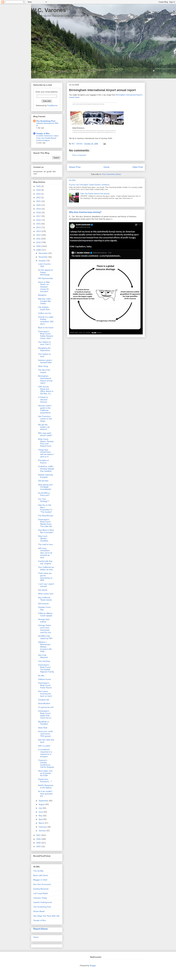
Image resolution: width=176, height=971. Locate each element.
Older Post (137, 167)
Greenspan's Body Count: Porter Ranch (45, 685)
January (42, 830)
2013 (38, 231)
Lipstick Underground (42, 902)
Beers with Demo (40, 875)
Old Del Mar (43, 481)
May (41, 815)
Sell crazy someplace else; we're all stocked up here (45, 553)
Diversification (44, 703)
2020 (38, 205)
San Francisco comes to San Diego (45, 418)
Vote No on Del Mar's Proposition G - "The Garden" (45, 508)
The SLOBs (38, 871)
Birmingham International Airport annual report (45, 379)
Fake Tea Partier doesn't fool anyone (94, 194)
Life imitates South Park (44, 308)
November (43, 257)
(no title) (72, 180)
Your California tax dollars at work (46, 568)
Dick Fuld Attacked (43, 656)
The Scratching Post (45, 121)
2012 (38, 235)
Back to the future (45, 327)
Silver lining (43, 366)
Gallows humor (44, 679)
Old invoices (43, 603)
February (43, 827)
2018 (38, 212)
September (44, 801)
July (41, 808)
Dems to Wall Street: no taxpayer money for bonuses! (44, 286)
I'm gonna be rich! (46, 707)
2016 (38, 220)
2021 (38, 201)
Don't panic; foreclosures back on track (45, 693)
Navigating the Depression (44, 349)
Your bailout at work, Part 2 (44, 343)
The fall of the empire (44, 371)
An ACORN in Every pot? (44, 494)
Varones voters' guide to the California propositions (45, 409)
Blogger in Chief (40, 880)
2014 (38, 227)
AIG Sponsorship (45, 278)
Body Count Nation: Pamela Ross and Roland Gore (45, 442)
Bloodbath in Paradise (43, 723)
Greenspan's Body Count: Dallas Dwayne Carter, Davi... (45, 334)
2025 (38, 186)
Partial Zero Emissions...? (45, 780)
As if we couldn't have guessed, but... (45, 793)
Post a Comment (79, 155)
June (41, 812)
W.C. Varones (48, 10)
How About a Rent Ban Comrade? (46, 531)
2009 (38, 246)
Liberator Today (40, 898)
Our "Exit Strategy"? (43, 500)
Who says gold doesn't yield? (45, 434)
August (42, 804)
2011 (38, 239)
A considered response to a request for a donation (45, 752)
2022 (38, 197)
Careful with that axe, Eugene (45, 562)
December (43, 253)
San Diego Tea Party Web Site (46, 916)
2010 (38, 242)
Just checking (44, 661)
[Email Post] (104, 144)
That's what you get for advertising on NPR (45, 576)
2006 (38, 839)
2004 (38, 846)
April (41, 819)
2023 (38, 194)
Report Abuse (40, 929)
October (42, 261)
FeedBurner (52, 105)
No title (41, 675)
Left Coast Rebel (40, 893)
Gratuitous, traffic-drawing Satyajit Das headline (46, 468)
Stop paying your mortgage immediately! (45, 487)
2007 (38, 835)
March (42, 823)
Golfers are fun (44, 313)
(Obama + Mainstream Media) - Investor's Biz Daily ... (45, 646)
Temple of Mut (43, 133)
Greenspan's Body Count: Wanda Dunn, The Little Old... (45, 522)
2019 (38, 209)
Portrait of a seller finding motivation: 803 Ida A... (45, 320)
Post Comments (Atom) (111, 174)
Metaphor (42, 295)
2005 (38, 843)
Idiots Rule (42, 728)
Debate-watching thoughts (45, 476)
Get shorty (42, 590)
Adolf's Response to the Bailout (45, 786)
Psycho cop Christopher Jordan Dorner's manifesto (89, 185)
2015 (38, 224)
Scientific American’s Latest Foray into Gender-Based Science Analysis (47, 138)
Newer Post (74, 167)
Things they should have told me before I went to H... (46, 453)
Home (106, 167)
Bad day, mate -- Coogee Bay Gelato (45, 301)
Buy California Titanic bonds (45, 598)
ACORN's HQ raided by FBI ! (45, 637)
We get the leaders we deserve (44, 427)
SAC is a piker (44, 746)
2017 (38, 216)
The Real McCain (45, 516)
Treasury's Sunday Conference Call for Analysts (46, 763)
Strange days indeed (44, 620)
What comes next (45, 594)
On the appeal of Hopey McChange (45, 272)
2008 (38, 250)
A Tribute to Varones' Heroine (43, 399)
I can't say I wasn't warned (46, 585)
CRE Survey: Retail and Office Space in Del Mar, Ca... (45, 390)
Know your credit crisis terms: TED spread (45, 733)
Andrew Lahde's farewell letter (45, 361)
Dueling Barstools (41, 889)
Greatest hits (43, 700)
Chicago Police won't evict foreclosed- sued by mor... (45, 628)
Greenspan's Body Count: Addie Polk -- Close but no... (45, 714)
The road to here (45, 544)
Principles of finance (43, 461)
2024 (38, 190)
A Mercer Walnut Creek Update (45, 614)
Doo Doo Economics (42, 884)
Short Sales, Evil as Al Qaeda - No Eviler (45, 773)
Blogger (93, 966)
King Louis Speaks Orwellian (43, 538)
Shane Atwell (38, 911)
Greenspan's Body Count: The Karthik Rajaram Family (46, 668)
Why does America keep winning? (85, 212)
